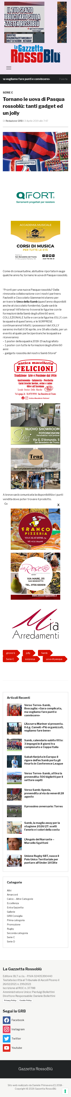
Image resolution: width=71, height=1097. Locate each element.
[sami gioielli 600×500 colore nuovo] (35, 423)
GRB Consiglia (14, 915)
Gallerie (11, 911)
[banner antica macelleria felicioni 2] (35, 379)
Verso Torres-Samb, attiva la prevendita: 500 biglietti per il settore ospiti (43, 777)
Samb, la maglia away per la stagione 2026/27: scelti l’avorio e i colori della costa (42, 826)
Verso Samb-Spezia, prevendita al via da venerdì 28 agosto (44, 793)
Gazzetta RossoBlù (35, 1068)
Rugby (10, 928)
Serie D (11, 941)
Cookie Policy (25, 1000)
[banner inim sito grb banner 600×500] (35, 22)
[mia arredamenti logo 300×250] (35, 623)
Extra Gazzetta (15, 907)
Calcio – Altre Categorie (20, 898)
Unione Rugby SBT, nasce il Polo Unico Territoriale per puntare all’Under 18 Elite (41, 859)
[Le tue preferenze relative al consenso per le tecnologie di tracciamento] (65, 1091)
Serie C (8, 92)
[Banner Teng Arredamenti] (35, 468)
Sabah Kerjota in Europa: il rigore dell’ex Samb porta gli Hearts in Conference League (43, 760)
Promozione (13, 924)
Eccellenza (13, 903)
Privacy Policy (10, 1000)
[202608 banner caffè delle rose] (35, 573)
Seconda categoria (17, 933)
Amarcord (12, 894)
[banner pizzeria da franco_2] (35, 529)
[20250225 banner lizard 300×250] (35, 241)
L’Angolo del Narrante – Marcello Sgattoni (39, 841)
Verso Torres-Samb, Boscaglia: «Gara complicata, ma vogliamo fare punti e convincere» (43, 710)
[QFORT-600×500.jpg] (35, 197)
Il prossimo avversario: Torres (43, 806)
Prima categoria (16, 920)
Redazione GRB (14, 120)
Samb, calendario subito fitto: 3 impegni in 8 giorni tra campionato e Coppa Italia (43, 744)
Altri (9, 890)
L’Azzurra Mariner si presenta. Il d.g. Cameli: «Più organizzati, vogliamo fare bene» (43, 727)
